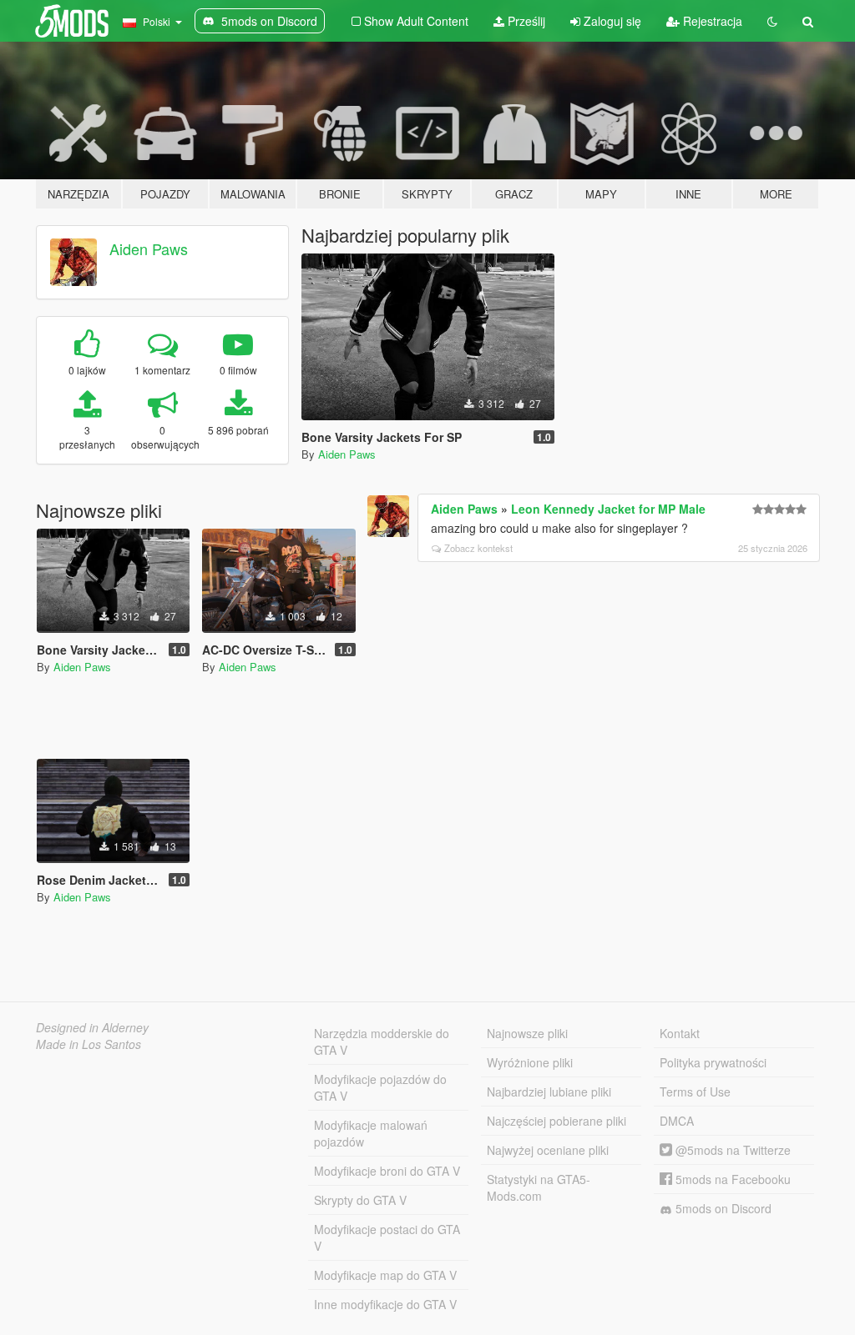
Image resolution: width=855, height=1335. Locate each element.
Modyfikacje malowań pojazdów (371, 1133)
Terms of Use (695, 1091)
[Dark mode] (772, 21)
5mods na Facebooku (731, 1179)
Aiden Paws (148, 248)
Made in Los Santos (88, 1044)
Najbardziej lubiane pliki (549, 1091)
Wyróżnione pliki (530, 1062)
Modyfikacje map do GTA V (385, 1275)
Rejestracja (711, 21)
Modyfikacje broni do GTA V (387, 1170)
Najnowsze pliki (527, 1033)
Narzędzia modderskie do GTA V (381, 1041)
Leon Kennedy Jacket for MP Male (608, 508)
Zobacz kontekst (478, 548)
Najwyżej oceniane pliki (548, 1150)
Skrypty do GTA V (360, 1200)
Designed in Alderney (92, 1027)
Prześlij (524, 21)
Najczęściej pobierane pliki (556, 1120)
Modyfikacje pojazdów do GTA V (380, 1087)
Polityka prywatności (713, 1062)
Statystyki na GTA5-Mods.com (538, 1187)
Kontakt (680, 1033)
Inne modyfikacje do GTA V (385, 1304)
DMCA (677, 1120)
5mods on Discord (722, 1208)
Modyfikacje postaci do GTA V (387, 1237)
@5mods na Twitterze (731, 1150)
